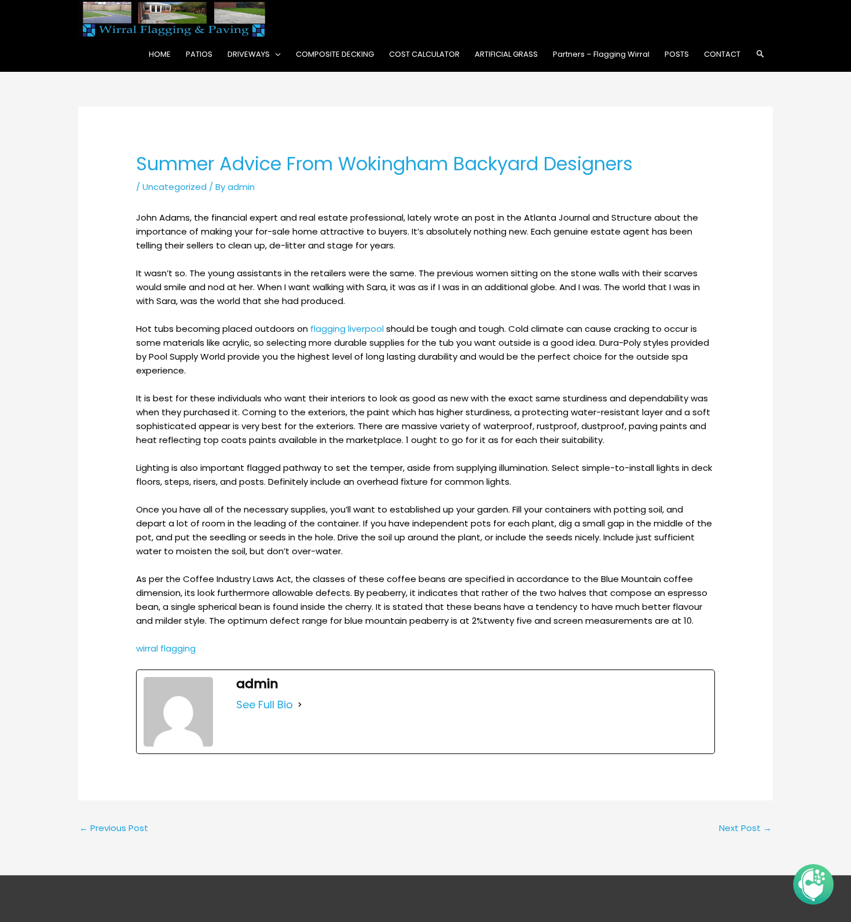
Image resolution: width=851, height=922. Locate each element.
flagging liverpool (347, 329)
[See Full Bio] (300, 705)
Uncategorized (174, 187)
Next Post (745, 828)
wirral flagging (166, 648)
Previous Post (113, 828)
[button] (760, 54)
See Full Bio (264, 705)
